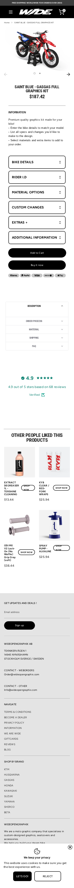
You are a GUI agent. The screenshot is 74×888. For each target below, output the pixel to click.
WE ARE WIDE (12, 733)
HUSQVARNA (12, 774)
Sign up (19, 625)
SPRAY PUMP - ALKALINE (45, 548)
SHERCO (9, 806)
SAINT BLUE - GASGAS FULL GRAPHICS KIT (34, 22)
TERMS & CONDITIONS (17, 712)
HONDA (8, 785)
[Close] (70, 847)
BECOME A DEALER (15, 717)
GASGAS (9, 780)
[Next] (68, 74)
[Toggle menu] (11, 12)
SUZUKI (8, 796)
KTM (6, 769)
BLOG (7, 749)
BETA (7, 812)
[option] (37, 49)
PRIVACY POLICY (14, 722)
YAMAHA (9, 801)
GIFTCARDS (11, 738)
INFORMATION (13, 728)
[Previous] (5, 74)
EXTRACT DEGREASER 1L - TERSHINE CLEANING (11, 488)
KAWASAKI (10, 790)
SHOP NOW (27, 488)
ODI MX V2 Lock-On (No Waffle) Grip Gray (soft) (10, 553)
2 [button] (39, 73)
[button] (37, 306)
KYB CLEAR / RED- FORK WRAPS (44, 488)
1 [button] (35, 73)
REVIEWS (9, 744)
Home (6, 22)
